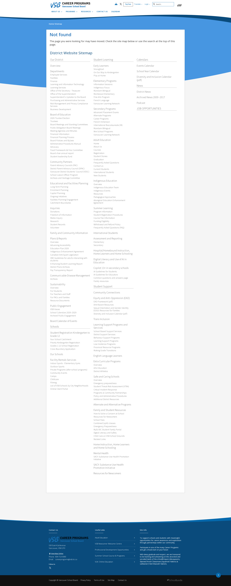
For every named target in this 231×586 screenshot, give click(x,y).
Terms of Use (99, 580)
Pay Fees (128, 4)
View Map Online (57, 553)
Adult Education (101, 537)
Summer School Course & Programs (110, 555)
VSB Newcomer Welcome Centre (108, 543)
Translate (137, 4)
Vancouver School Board (68, 580)
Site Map (111, 580)
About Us (55, 11)
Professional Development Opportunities (112, 549)
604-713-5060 (60, 556)
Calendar (115, 11)
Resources (86, 11)
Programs (71, 11)
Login (147, 4)
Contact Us (102, 11)
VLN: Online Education (104, 561)
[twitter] (120, 4)
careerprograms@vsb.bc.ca (66, 559)
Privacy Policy (86, 580)
